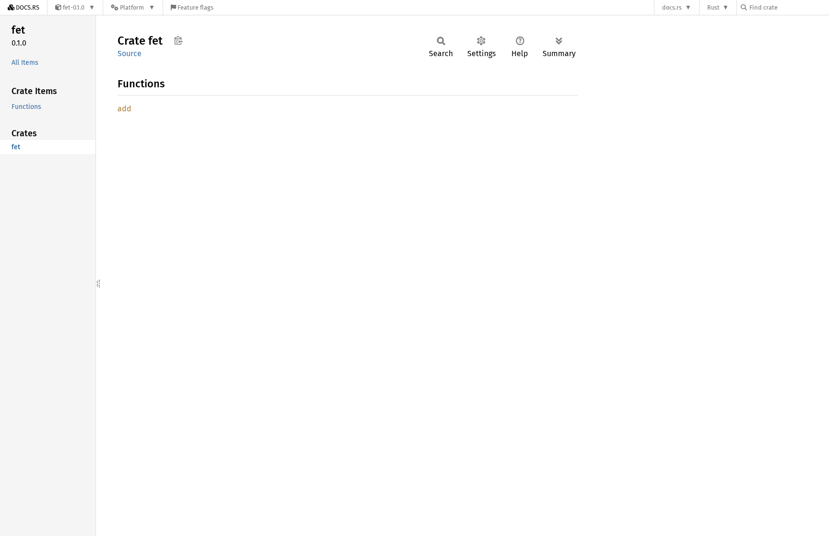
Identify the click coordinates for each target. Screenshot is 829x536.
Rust (713, 7)
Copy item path (178, 40)
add (124, 108)
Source (130, 53)
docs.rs (672, 7)
